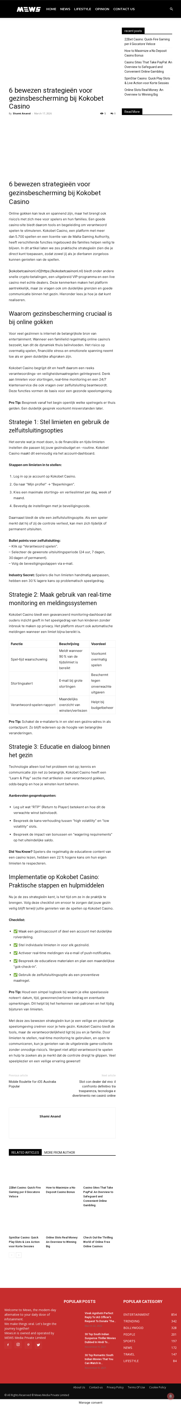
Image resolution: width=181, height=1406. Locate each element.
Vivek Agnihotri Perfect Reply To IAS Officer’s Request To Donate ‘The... (100, 1317)
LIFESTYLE (82, 9)
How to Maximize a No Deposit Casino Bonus (145, 53)
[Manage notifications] (170, 1396)
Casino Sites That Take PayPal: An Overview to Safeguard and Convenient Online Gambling (98, 1196)
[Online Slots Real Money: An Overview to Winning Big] (62, 1222)
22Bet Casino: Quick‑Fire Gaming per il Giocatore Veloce (25, 1192)
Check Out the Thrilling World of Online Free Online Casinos (98, 1242)
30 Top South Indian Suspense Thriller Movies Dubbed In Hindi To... (100, 1338)
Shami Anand (22, 113)
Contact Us (124, 9)
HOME (51, 9)
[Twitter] (38, 1345)
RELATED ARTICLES (25, 1152)
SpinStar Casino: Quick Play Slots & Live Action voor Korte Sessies (24, 1242)
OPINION (102, 9)
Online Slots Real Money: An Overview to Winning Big (62, 1242)
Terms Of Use (136, 1387)
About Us (79, 1387)
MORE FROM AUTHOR (59, 1152)
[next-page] (18, 1255)
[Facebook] (7, 1345)
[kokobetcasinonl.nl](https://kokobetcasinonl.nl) (46, 271)
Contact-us (96, 1387)
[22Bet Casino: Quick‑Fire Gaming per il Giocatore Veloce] (25, 1173)
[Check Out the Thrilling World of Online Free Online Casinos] (99, 1222)
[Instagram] (18, 1344)
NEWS (65, 9)
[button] (171, 9)
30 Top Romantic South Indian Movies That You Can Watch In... (99, 1359)
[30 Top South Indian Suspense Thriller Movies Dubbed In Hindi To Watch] (72, 1338)
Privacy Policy (115, 1387)
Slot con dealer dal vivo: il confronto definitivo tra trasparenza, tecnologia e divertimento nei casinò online (94, 1089)
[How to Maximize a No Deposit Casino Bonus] (62, 1173)
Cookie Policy (157, 1387)
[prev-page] (11, 1255)
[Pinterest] (28, 1345)
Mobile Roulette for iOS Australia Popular (32, 1084)
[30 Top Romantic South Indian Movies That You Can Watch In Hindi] (72, 1359)
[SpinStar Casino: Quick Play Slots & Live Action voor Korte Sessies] (25, 1222)
